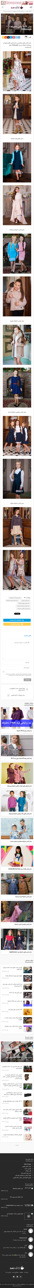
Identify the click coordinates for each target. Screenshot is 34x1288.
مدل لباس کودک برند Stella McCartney (20, 869)
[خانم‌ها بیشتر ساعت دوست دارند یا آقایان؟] (27, 1020)
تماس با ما (8, 1272)
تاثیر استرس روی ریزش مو (15, 1009)
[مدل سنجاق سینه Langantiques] (28, 1205)
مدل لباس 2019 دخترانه (15, 598)
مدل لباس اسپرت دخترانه (12, 600)
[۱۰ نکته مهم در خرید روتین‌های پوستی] (27, 1103)
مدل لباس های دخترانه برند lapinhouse (20, 952)
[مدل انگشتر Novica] (28, 1188)
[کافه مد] (17, 1268)
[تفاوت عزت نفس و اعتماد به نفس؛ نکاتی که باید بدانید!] (27, 1129)
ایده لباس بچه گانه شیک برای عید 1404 (21, 758)
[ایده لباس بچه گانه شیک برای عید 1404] (17, 745)
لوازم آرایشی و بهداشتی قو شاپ (23, 1175)
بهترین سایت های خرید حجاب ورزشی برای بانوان (12, 968)
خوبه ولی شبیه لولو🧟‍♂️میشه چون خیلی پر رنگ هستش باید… (14, 1256)
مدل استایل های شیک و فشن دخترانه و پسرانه (19, 786)
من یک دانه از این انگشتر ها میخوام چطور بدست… (15, 1232)
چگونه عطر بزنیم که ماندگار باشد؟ (14, 976)
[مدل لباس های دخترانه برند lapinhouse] (17, 939)
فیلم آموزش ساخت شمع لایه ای (15, 1214)
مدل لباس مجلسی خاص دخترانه (23, 924)
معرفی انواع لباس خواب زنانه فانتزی (22, 1178)
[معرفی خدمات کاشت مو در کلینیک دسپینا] (27, 1028)
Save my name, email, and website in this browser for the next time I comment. (18, 675)
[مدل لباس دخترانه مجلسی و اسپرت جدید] (17, 828)
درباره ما (26, 1272)
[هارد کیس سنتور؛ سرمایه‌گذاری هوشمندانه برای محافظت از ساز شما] (27, 1095)
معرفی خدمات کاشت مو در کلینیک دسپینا (13, 1027)
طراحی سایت (27, 1169)
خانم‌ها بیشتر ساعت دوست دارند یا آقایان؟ (13, 1018)
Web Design (27, 1164)
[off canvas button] (31, 7)
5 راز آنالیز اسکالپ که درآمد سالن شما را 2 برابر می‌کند (12, 985)
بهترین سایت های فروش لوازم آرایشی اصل (18, 1058)
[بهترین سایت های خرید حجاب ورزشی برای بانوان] (27, 970)
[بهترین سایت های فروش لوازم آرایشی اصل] (17, 1051)
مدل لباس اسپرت (25, 600)
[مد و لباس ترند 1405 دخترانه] (17, 718)
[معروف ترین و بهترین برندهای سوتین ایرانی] (27, 1120)
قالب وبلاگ (28, 1171)
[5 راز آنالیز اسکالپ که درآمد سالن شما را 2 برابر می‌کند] (27, 986)
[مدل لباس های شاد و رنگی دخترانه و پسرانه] (17, 801)
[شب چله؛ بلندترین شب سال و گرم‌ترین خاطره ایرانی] (27, 1069)
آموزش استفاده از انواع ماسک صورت (12, 1135)
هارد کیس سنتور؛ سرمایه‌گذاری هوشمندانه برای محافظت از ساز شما (13, 1093)
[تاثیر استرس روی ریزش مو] (27, 1012)
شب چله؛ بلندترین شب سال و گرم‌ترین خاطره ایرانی (12, 1067)
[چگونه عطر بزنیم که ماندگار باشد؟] (27, 978)
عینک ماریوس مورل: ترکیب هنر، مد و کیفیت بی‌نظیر (12, 1110)
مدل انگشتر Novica (18, 1188)
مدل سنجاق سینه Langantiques (14, 1205)
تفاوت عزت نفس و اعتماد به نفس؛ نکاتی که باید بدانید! (13, 1127)
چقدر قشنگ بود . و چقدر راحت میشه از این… (14, 1248)
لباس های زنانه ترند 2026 (15, 993)
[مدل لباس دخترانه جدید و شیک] (17, 884)
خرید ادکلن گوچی (26, 1166)
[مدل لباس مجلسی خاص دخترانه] (17, 911)
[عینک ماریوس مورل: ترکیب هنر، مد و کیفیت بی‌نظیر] (27, 1112)
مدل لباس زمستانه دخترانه (23, 606)
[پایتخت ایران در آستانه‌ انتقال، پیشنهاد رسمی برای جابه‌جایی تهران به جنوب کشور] (27, 1086)
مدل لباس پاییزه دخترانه (23, 603)
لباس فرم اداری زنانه (26, 1173)
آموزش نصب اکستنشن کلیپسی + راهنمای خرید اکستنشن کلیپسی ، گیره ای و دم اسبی (12, 1076)
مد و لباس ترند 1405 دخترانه (24, 731)
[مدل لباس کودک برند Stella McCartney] (17, 856)
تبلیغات (21, 1272)
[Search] (2, 7)
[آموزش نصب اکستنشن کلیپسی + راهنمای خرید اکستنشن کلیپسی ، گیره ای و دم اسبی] (27, 1077)
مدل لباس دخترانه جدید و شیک (23, 897)
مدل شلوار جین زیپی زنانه (16, 1197)
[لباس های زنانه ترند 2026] (27, 995)
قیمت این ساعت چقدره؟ (19, 1240)
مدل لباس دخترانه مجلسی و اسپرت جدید (21, 841)
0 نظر (3, 32)
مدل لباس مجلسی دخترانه (24, 609)
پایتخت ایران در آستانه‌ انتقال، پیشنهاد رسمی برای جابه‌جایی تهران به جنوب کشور (12, 1085)
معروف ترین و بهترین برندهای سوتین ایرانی (12, 1118)
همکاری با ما (15, 1272)
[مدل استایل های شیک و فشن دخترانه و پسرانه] (17, 773)
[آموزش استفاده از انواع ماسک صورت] (27, 1137)
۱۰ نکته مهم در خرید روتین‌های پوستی (12, 1101)
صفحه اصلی (29, 11)
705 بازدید (21, 1060)
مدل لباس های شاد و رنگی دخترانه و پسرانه (20, 814)
